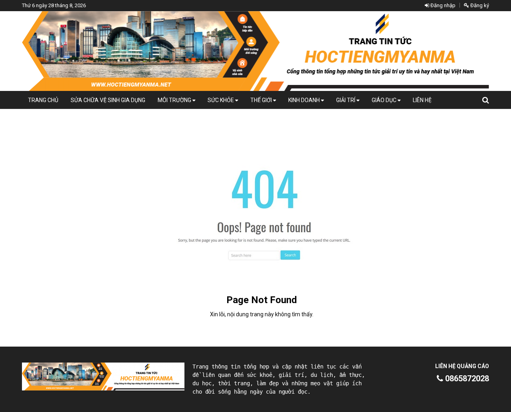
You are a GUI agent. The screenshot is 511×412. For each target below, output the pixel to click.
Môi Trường (175, 100)
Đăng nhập (442, 5)
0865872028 (466, 378)
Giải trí (346, 100)
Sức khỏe (221, 100)
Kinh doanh (304, 100)
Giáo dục (385, 100)
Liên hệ (422, 100)
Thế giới (261, 100)
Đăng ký (479, 5)
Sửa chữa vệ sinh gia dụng (108, 100)
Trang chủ (43, 100)
